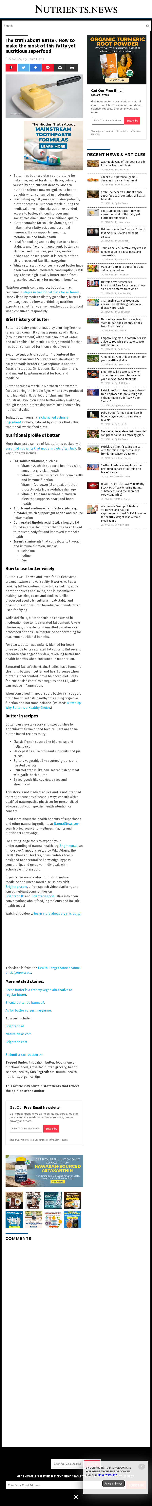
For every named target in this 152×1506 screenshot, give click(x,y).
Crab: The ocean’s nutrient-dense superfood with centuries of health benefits (123, 195)
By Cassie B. (121, 330)
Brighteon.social (43, 896)
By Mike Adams (122, 499)
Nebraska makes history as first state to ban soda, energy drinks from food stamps (121, 323)
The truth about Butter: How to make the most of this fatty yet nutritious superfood (120, 214)
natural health (66, 1072)
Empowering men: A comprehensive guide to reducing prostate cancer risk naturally (123, 341)
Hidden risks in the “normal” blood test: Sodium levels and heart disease (123, 233)
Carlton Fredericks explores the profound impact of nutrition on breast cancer (121, 469)
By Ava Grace (121, 203)
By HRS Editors (122, 259)
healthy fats (27, 1072)
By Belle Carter (122, 184)
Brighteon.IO (15, 896)
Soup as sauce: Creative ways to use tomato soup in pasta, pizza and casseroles (123, 251)
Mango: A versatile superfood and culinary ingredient (122, 268)
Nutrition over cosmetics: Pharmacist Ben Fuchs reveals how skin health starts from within (123, 285)
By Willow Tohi (122, 241)
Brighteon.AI (15, 1026)
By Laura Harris (122, 169)
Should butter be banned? (25, 1002)
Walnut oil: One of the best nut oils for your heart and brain (123, 163)
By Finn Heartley (123, 293)
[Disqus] (44, 1293)
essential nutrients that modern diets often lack (41, 448)
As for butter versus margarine (28, 1010)
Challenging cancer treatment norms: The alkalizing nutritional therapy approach (121, 304)
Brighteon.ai (68, 846)
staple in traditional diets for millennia (51, 292)
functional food (17, 1067)
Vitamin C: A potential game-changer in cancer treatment (119, 178)
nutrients (12, 1077)
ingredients (45, 1072)
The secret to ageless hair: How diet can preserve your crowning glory (123, 433)
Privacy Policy (107, 1475)
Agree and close (113, 1483)
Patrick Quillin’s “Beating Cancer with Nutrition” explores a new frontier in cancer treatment (121, 450)
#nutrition (36, 1062)
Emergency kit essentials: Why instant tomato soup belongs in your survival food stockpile (121, 375)
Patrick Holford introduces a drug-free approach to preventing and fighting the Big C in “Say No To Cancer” (122, 396)
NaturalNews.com (67, 824)
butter (49, 1062)
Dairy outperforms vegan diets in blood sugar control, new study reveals (121, 416)
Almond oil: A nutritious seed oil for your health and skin (123, 358)
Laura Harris (36, 59)
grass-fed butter (41, 1067)
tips (38, 1077)
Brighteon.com (16, 887)
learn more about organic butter (58, 913)
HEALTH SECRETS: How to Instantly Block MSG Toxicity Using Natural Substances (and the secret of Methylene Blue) (122, 489)
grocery (60, 1067)
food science (65, 1062)
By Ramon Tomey (123, 405)
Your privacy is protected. (22, 1140)
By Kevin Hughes (123, 458)
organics (27, 1077)
